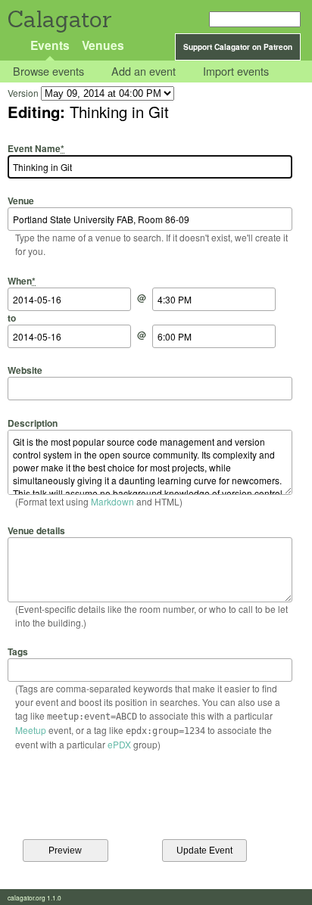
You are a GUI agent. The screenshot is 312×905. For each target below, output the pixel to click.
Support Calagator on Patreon (237, 47)
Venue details (36, 530)
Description (33, 422)
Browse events (48, 71)
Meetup (30, 729)
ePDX (119, 744)
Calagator (59, 19)
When (22, 280)
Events (50, 45)
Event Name (36, 148)
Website (25, 370)
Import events (236, 71)
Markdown (112, 501)
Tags (18, 651)
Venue (21, 200)
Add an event (143, 71)
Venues (103, 45)
